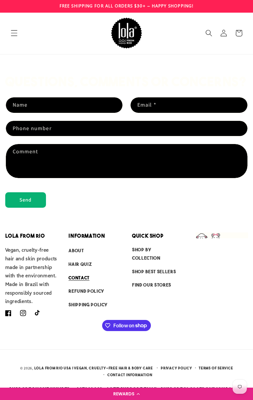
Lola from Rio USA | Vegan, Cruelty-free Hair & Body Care (93, 368)
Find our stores (151, 285)
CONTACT (78, 278)
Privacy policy (176, 368)
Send (25, 199)
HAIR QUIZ (80, 264)
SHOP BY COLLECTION (146, 254)
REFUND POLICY (86, 291)
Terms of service (216, 368)
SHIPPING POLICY (88, 305)
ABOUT (76, 250)
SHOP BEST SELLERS (154, 271)
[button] (126, 394)
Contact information (129, 374)
